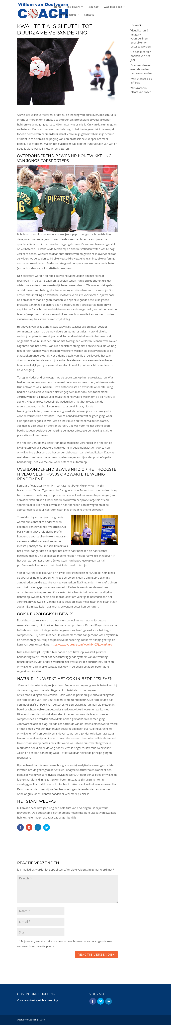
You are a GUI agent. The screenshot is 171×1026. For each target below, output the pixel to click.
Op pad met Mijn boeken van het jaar (140, 56)
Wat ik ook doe (113, 7)
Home (57, 7)
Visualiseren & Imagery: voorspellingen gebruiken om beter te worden (140, 38)
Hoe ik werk (73, 7)
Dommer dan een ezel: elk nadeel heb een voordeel (141, 69)
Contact (89, 14)
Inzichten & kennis (65, 14)
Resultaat (94, 7)
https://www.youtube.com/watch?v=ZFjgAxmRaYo (81, 644)
